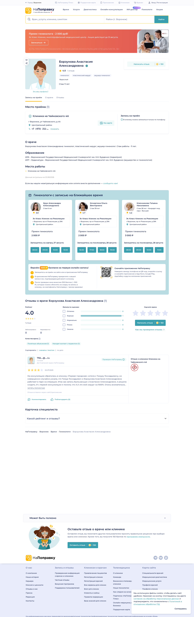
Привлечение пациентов (95, 573)
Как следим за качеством (124, 592)
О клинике (118, 573)
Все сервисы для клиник (95, 585)
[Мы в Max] (166, 558)
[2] (28, 319)
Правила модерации (93, 597)
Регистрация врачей (93, 581)
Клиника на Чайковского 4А (51, 116)
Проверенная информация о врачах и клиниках (67, 574)
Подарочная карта (121, 609)
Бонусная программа (64, 584)
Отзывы (60, 97)
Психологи (147, 9)
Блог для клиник (91, 589)
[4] (33, 319)
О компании (31, 573)
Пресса (29, 593)
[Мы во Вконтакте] (161, 558)
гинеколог (64, 75)
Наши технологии (121, 588)
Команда (117, 577)
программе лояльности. (138, 536)
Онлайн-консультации (111, 9)
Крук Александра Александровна (52, 204)
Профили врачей (150, 585)
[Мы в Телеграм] (155, 558)
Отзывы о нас (32, 589)
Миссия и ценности (34, 585)
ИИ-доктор (132, 9)
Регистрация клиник (93, 577)
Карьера (29, 581)
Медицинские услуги (151, 581)
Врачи (66, 9)
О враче (49, 97)
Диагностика (90, 9)
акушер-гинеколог (102, 75)
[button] (65, 19)
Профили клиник (150, 589)
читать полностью (36, 388)
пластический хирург (82, 75)
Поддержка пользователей (67, 588)
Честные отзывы (62, 580)
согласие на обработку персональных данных (156, 598)
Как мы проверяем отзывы (148, 329)
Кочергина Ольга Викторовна (98, 204)
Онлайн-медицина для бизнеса (123, 604)
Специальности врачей (152, 573)
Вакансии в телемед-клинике (122, 582)
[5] (35, 319)
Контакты (30, 601)
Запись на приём (33, 97)
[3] (30, 319)
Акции (159, 9)
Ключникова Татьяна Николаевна (147, 204)
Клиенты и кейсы (91, 593)
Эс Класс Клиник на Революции (49, 218)
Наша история (32, 577)
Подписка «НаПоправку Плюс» (124, 597)
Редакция (30, 597)
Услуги (76, 9)
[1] (26, 319)
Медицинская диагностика (154, 577)
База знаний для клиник (95, 601)
